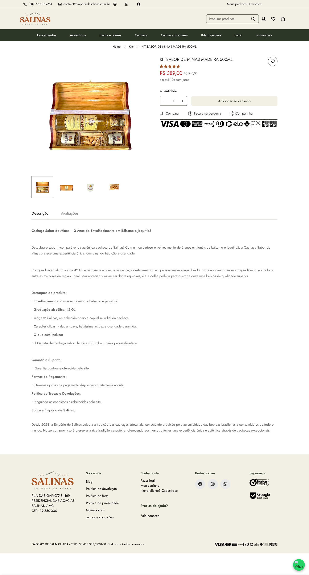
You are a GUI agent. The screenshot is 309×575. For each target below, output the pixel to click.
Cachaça (141, 35)
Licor (238, 35)
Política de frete (97, 495)
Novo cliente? (159, 490)
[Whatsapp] (126, 4)
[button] (170, 66)
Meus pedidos (236, 4)
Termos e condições (100, 517)
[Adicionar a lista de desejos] (272, 61)
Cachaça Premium (174, 35)
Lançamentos (46, 35)
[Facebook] (138, 4)
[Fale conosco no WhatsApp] (299, 565)
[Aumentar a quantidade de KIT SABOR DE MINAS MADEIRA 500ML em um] (182, 101)
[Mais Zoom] (140, 64)
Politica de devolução (101, 488)
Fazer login (148, 480)
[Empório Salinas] (35, 19)
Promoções (263, 35)
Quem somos (95, 509)
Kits (131, 46)
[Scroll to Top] (301, 552)
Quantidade (168, 91)
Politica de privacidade (102, 502)
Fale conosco (150, 515)
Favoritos (255, 4)
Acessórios (78, 35)
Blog (89, 481)
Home (116, 46)
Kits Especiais (211, 35)
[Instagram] (115, 4)
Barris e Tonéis (110, 35)
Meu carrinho (150, 485)
